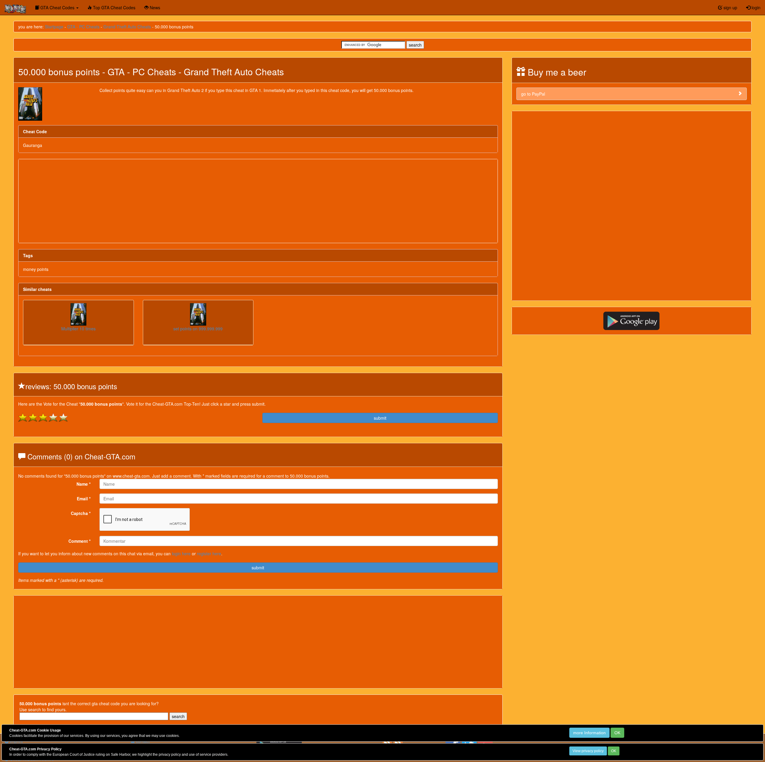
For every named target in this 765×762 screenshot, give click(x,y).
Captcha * (81, 513)
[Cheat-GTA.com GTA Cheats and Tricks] (15, 7)
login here (181, 553)
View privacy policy (588, 751)
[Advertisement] (258, 201)
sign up (729, 7)
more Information (589, 732)
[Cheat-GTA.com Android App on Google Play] (631, 320)
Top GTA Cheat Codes (113, 7)
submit (380, 418)
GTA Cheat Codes (57, 7)
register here (209, 553)
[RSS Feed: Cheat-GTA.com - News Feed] (387, 742)
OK (617, 732)
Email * (84, 499)
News (154, 7)
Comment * (79, 541)
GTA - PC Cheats (83, 27)
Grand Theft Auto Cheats (127, 27)
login (755, 7)
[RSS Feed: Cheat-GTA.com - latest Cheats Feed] (398, 742)
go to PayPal (533, 94)
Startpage (54, 27)
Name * (83, 484)
